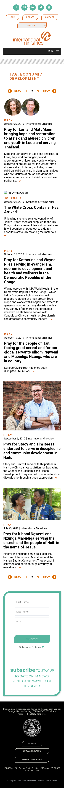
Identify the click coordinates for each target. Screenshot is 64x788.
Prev (17, 91)
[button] (51, 51)
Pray (8, 120)
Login (12, 17)
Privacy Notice (51, 781)
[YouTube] (49, 7)
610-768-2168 (32, 770)
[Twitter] (41, 7)
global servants (32, 751)
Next (46, 91)
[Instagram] (24, 7)
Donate (30, 17)
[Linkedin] (33, 7)
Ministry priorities (32, 759)
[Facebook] (16, 7)
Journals (13, 198)
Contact (49, 17)
